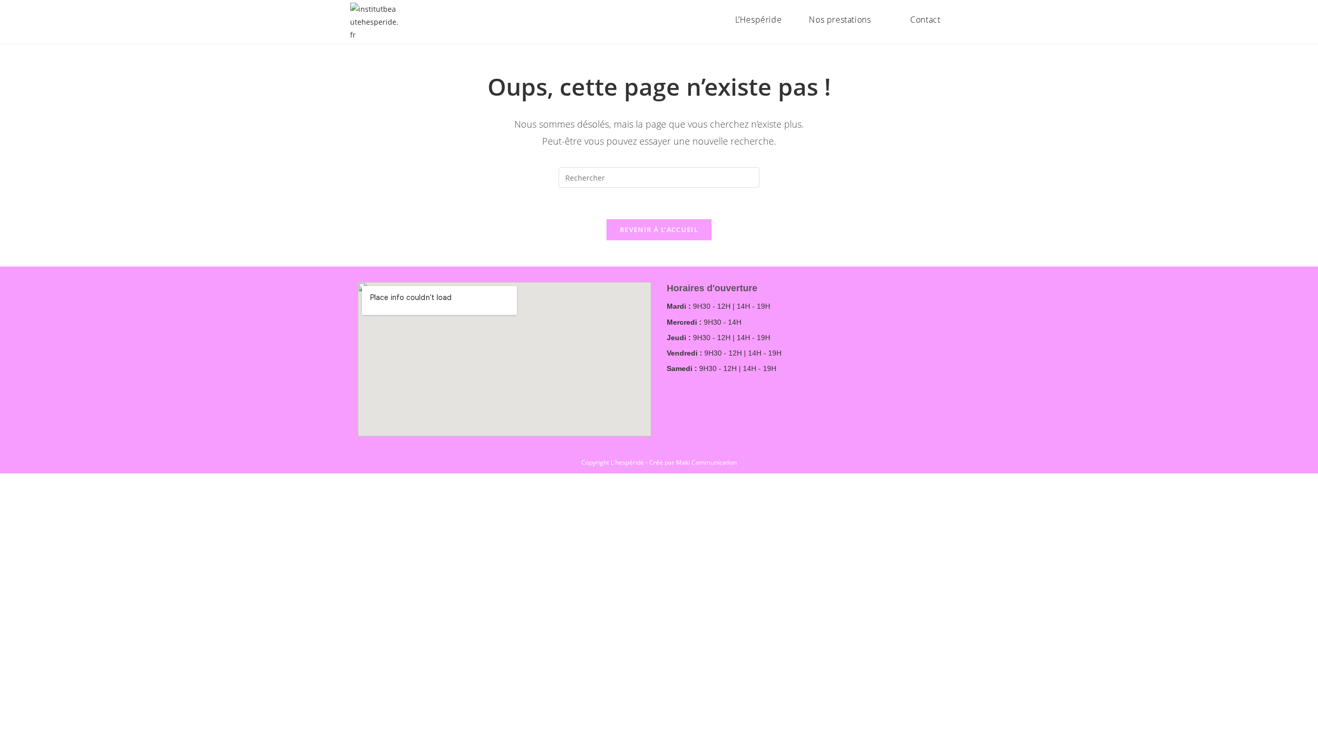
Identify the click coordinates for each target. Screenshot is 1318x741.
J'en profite (1259, 18)
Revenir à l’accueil (659, 229)
